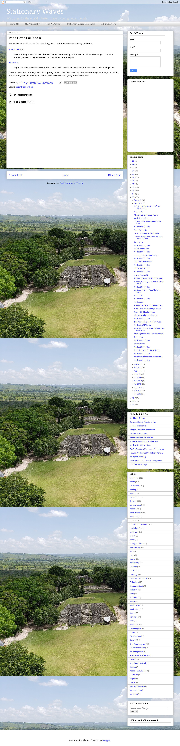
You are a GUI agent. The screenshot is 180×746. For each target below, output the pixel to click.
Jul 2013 (137, 374)
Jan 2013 (137, 394)
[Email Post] (60, 82)
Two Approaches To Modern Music (147, 322)
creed (132, 594)
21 (133, 171)
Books (132, 540)
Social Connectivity (141, 249)
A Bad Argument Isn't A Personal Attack (149, 334)
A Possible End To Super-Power (146, 215)
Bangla (132, 613)
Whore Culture (135, 513)
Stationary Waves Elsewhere (81, 24)
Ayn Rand (133, 567)
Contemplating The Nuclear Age (146, 255)
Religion (133, 679)
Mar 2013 (138, 387)
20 (133, 174)
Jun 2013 (137, 378)
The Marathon (135, 636)
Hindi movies (135, 605)
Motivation (134, 625)
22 (133, 168)
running (133, 490)
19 (133, 178)
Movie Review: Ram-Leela (143, 218)
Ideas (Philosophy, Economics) (141, 437)
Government (134, 486)
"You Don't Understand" (143, 262)
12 (133, 398)
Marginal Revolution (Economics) (142, 430)
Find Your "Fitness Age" (138, 464)
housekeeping (135, 547)
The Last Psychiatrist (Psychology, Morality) (146, 453)
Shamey (133, 667)
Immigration (135, 609)
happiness (134, 517)
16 (133, 187)
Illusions (133, 501)
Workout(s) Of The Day (143, 325)
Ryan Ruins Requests (137, 644)
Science (132, 571)
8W (131, 551)
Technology (134, 582)
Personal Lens (139, 344)
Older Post (114, 175)
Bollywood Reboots (137, 686)
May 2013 (138, 381)
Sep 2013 (138, 368)
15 (133, 191)
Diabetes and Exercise (138, 671)
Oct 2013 (138, 364)
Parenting (133, 575)
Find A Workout (53, 24)
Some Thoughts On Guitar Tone (146, 350)
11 (133, 401)
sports (132, 632)
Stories (132, 683)
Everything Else (135, 628)
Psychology (134, 528)
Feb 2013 (138, 391)
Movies (132, 559)
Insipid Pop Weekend (138, 663)
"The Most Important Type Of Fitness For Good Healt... (148, 238)
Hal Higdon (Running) (138, 457)
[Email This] (65, 82)
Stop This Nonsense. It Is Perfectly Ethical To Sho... (147, 207)
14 (133, 194)
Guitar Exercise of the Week (140, 656)
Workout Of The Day (142, 227)
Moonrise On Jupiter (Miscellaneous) (144, 441)
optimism (133, 590)
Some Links (138, 212)
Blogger (106, 740)
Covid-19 (133, 640)
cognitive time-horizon (138, 578)
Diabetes (133, 509)
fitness (132, 482)
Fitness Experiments (137, 648)
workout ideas (135, 505)
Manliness (133, 617)
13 (133, 197)
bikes (132, 621)
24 (133, 164)
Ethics (132, 520)
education (133, 598)
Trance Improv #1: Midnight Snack (147, 309)
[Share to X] (70, 82)
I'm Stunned (138, 302)
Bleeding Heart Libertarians (140, 445)
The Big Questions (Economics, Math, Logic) (147, 449)
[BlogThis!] (67, 82)
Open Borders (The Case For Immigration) (146, 461)
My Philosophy (32, 24)
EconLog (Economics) (138, 426)
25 (133, 161)
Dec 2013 (138, 200)
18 (133, 181)
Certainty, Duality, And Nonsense (146, 233)
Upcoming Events (136, 652)
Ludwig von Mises (136, 544)
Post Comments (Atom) (71, 183)
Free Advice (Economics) (139, 434)
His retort (13, 62)
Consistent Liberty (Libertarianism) (143, 422)
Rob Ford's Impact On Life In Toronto (148, 278)
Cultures (133, 659)
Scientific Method (24, 87)
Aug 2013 (138, 371)
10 (133, 405)
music (132, 493)
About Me (14, 24)
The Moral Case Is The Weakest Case (148, 305)
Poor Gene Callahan (141, 268)
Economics (134, 478)
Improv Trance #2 (141, 275)
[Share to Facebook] (73, 82)
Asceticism (134, 675)
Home (65, 175)
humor (132, 601)
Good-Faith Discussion (138, 524)
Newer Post (15, 175)
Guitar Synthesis (140, 230)
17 (133, 184)
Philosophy (134, 497)
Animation (134, 694)
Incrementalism (136, 690)
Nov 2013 (138, 203)
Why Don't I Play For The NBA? (145, 315)
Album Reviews (108, 24)
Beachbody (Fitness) (137, 418)
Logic (132, 555)
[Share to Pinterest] (75, 82)
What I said (14, 49)
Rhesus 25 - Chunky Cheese (144, 312)
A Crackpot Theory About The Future (148, 357)
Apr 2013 (138, 384)
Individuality (134, 563)
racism (132, 536)
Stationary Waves (35, 11)
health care (134, 532)
